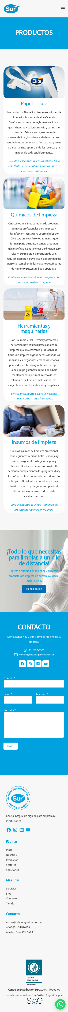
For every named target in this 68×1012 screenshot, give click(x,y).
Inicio (9, 850)
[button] (60, 1004)
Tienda (10, 903)
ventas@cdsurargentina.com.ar (24, 922)
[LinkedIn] (21, 832)
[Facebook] (22, 663)
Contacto (11, 898)
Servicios (11, 888)
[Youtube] (45, 663)
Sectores (11, 865)
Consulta (10, 710)
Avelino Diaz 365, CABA (19, 932)
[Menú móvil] (63, 8)
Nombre (9, 678)
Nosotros (11, 855)
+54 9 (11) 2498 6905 (18, 927)
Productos (12, 860)
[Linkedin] (38, 663)
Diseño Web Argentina (45, 995)
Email (8, 694)
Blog (9, 893)
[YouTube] (28, 832)
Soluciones (12, 870)
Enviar (10, 746)
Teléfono (42, 694)
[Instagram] (30, 663)
